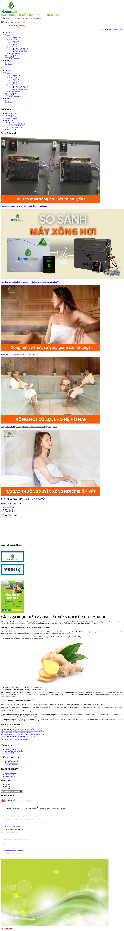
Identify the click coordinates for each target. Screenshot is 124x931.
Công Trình (8, 64)
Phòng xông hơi (13, 39)
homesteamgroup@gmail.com (114, 29)
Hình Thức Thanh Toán (12, 763)
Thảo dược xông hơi (15, 43)
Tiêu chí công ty (10, 774)
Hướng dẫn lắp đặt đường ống (14, 751)
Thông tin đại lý (9, 57)
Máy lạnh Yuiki (13, 46)
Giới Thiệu (8, 34)
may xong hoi (5, 739)
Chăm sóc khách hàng (11, 764)
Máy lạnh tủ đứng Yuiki (19, 50)
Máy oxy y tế (13, 44)
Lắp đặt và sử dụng (10, 55)
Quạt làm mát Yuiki (14, 53)
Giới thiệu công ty (10, 773)
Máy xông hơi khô (14, 41)
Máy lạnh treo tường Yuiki (20, 48)
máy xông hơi (7, 623)
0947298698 (17, 826)
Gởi (21, 791)
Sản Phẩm (8, 36)
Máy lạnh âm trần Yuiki (19, 51)
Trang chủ (8, 32)
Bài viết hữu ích (9, 60)
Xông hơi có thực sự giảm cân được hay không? (15, 732)
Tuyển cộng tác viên (15, 58)
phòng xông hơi (14, 704)
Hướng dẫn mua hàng (11, 761)
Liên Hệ (7, 62)
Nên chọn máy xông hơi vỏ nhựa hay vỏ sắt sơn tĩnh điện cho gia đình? (22, 731)
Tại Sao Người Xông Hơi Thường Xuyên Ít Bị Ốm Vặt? (18, 736)
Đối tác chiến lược (10, 776)
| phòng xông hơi (24, 739)
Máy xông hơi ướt (14, 38)
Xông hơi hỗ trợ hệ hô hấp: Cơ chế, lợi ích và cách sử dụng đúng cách (22, 734)
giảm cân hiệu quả (43, 689)
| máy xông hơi (14, 739)
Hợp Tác (7, 786)
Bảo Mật (7, 788)
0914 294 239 (7, 826)
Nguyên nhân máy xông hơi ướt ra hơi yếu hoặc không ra (18, 729)
